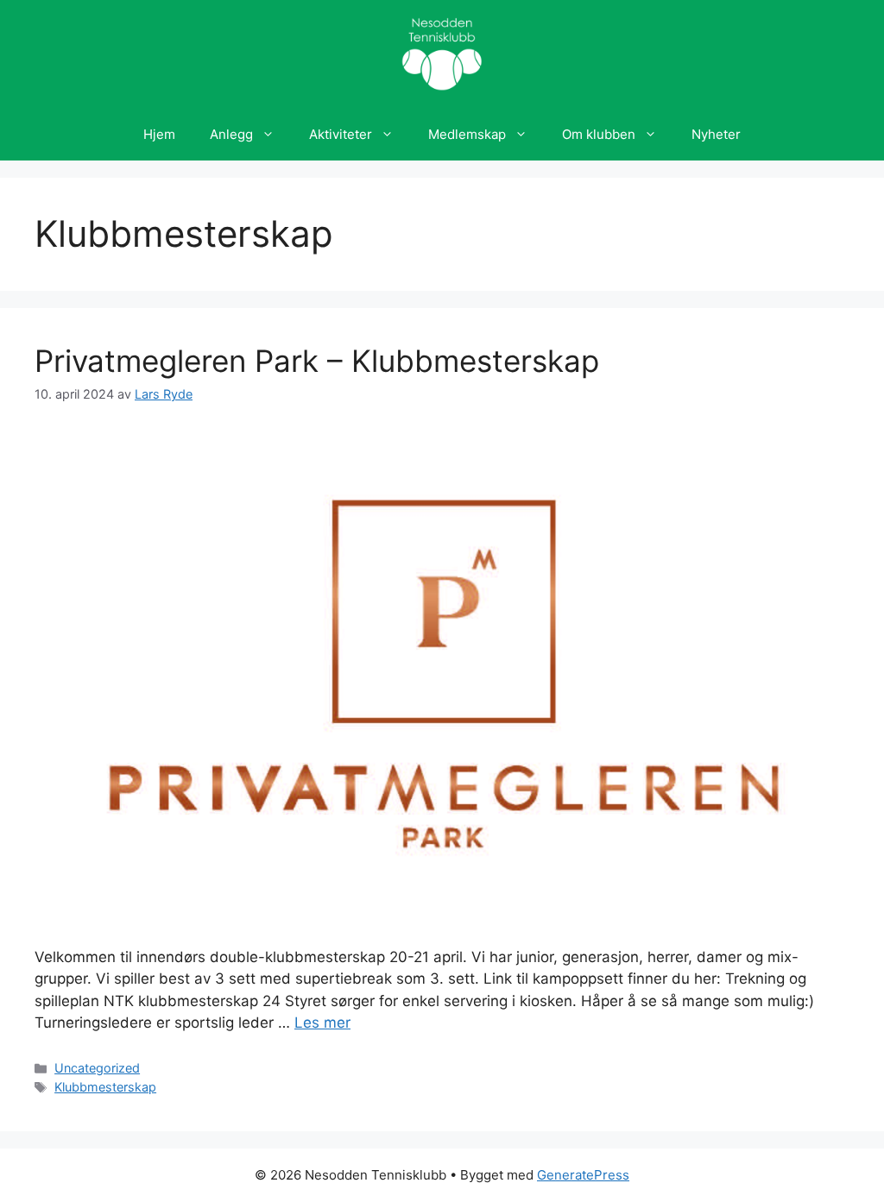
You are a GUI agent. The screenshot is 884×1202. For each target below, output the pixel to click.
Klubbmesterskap (105, 1086)
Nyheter (716, 134)
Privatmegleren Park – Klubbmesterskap (317, 361)
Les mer (322, 1022)
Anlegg (231, 134)
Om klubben (598, 134)
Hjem (159, 134)
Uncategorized (97, 1067)
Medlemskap (467, 134)
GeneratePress (583, 1175)
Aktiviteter (340, 134)
